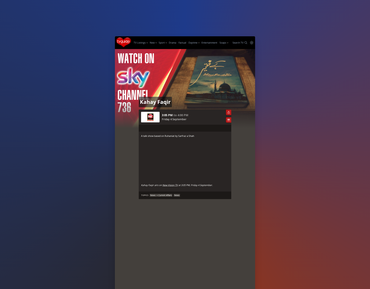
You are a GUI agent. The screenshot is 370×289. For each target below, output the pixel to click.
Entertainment (209, 42)
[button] (228, 112)
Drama (172, 42)
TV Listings (140, 42)
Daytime (192, 42)
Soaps (223, 42)
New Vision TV (170, 185)
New (152, 42)
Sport (162, 42)
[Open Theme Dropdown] (251, 42)
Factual (182, 42)
